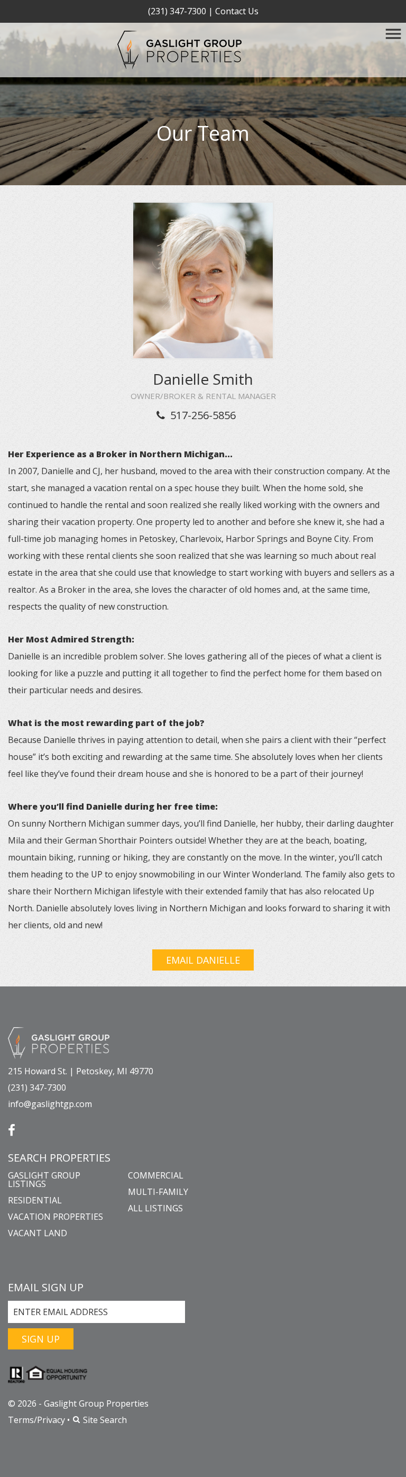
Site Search (104, 1420)
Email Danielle (203, 960)
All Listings (155, 1208)
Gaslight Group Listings (44, 1179)
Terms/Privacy (36, 1420)
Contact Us (237, 11)
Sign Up (41, 1339)
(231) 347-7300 (177, 11)
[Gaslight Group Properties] (58, 1042)
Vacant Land (37, 1233)
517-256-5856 (203, 415)
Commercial (155, 1175)
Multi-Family (158, 1192)
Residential (35, 1200)
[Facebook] (11, 1126)
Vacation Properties (55, 1216)
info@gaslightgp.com (50, 1104)
